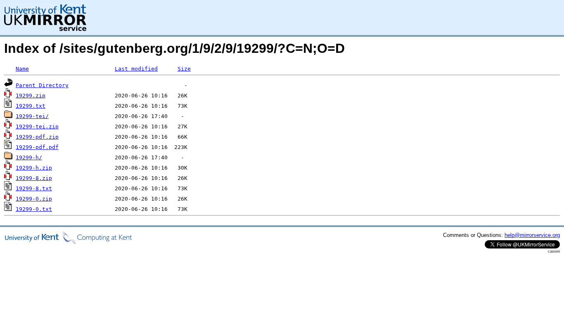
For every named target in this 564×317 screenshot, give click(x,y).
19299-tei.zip (37, 126)
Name (22, 69)
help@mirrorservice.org (532, 235)
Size (184, 69)
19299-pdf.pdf (37, 147)
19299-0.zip (34, 199)
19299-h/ (29, 157)
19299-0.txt (34, 209)
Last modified (136, 69)
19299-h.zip (34, 168)
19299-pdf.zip (37, 137)
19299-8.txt (34, 188)
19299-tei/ (32, 116)
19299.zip (30, 95)
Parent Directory (42, 85)
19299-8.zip (34, 178)
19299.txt (30, 106)
